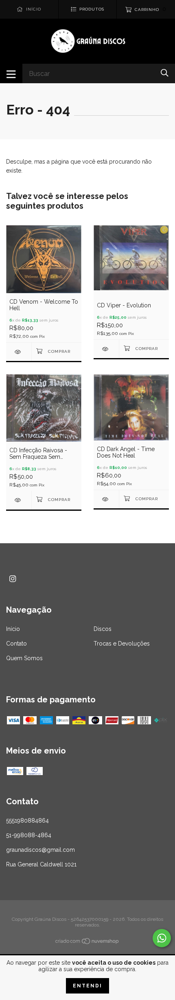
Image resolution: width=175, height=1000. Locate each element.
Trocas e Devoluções (122, 643)
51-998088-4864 (28, 835)
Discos (103, 629)
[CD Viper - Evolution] (106, 349)
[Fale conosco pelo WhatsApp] (162, 938)
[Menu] (11, 73)
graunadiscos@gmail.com (40, 850)
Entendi (87, 986)
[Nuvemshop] (87, 943)
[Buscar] (165, 73)
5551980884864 (27, 820)
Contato (16, 643)
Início (13, 629)
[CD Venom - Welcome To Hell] (18, 352)
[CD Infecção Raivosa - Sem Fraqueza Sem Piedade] (18, 500)
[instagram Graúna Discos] (12, 579)
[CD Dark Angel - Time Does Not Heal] (106, 499)
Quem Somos (24, 658)
